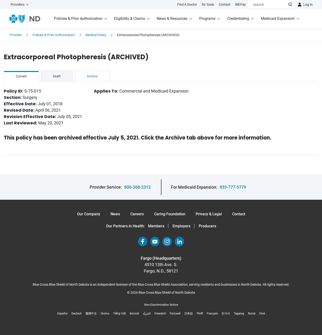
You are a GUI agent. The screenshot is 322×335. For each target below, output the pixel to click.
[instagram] (167, 241)
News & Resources (172, 18)
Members (156, 226)
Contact (238, 214)
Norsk (252, 313)
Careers (137, 214)
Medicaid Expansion (278, 18)
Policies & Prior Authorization (78, 18)
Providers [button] (18, 4)
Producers (207, 226)
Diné (262, 313)
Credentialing (238, 18)
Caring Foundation (169, 214)
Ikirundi (134, 313)
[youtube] (155, 241)
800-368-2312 (137, 187)
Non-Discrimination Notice (161, 304)
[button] (291, 4)
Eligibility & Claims (129, 18)
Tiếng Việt (119, 313)
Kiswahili (160, 313)
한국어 (226, 313)
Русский (175, 313)
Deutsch (76, 313)
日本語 (188, 313)
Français (212, 313)
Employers (181, 226)
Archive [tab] (92, 76)
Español (62, 313)
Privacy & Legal (209, 214)
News (115, 214)
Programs (207, 18)
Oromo (105, 313)
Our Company (88, 214)
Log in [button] (308, 4)
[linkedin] (179, 241)
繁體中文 (91, 313)
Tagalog (239, 313)
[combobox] (268, 4)
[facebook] (142, 241)
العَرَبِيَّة (147, 313)
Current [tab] (21, 76)
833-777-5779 (233, 187)
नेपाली (200, 313)
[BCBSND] (24, 19)
